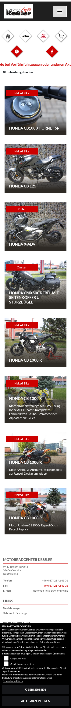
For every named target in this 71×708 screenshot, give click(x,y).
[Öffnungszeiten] (16, 54)
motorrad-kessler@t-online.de (50, 590)
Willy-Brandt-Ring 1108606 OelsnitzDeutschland (15, 570)
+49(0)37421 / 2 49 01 (55, 580)
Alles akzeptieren (35, 701)
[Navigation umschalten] (60, 11)
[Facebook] (52, 54)
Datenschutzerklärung (50, 642)
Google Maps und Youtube (22, 664)
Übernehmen (35, 689)
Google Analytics (18, 658)
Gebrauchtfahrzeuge (15, 613)
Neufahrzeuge (11, 608)
